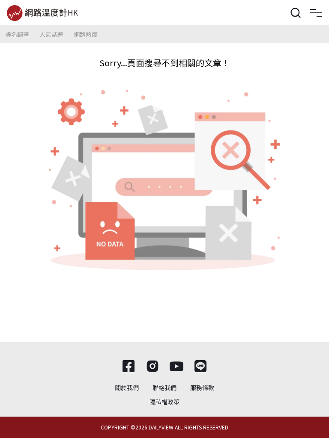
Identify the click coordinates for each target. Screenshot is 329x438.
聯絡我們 (164, 387)
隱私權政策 (164, 401)
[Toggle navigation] (316, 13)
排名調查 (17, 34)
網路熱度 (86, 34)
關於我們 (127, 387)
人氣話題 (51, 34)
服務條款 (202, 387)
